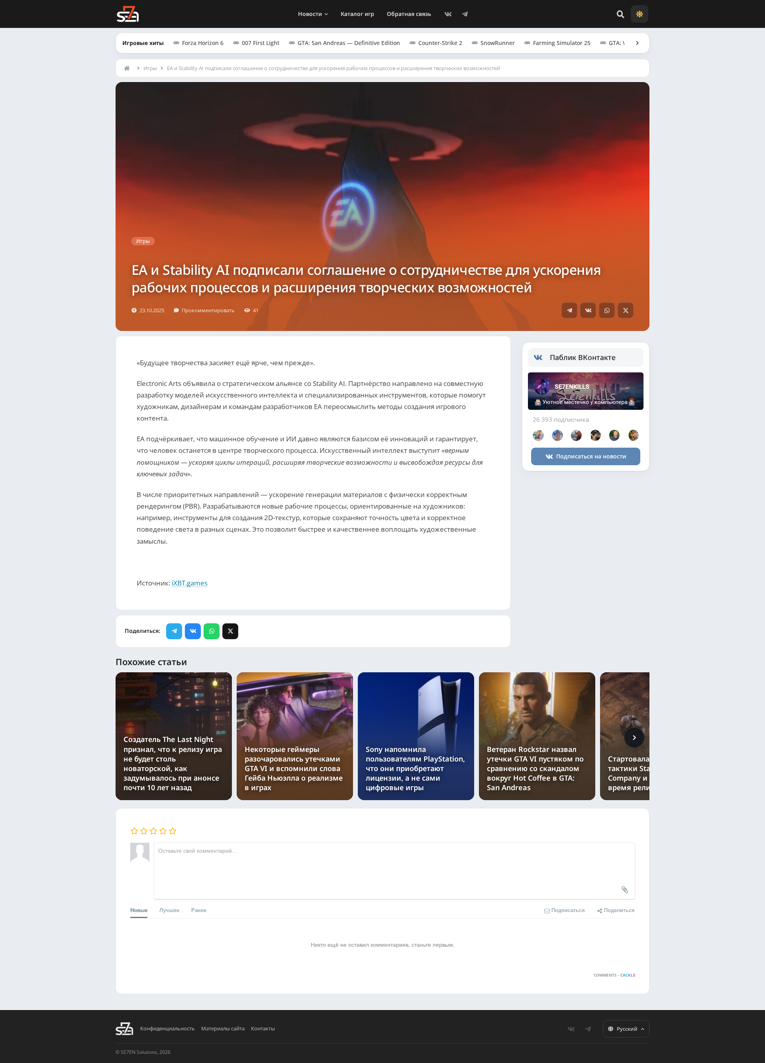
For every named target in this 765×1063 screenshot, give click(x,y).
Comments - (615, 975)
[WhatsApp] (607, 310)
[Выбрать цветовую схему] (639, 14)
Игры (150, 68)
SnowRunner (498, 43)
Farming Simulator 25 (561, 43)
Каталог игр (357, 14)
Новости (310, 14)
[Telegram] (465, 14)
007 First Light (260, 43)
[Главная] (128, 68)
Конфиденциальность (167, 1028)
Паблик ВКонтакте (583, 357)
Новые (138, 910)
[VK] (448, 14)
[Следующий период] (634, 737)
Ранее (198, 910)
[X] (626, 310)
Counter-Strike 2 (440, 43)
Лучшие (169, 910)
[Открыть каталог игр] (633, 43)
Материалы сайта (223, 1028)
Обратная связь (409, 14)
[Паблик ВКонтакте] (542, 358)
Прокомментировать (208, 310)
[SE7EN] (128, 14)
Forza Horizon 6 (203, 43)
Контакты (263, 1028)
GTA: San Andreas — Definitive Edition (349, 43)
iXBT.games (190, 582)
